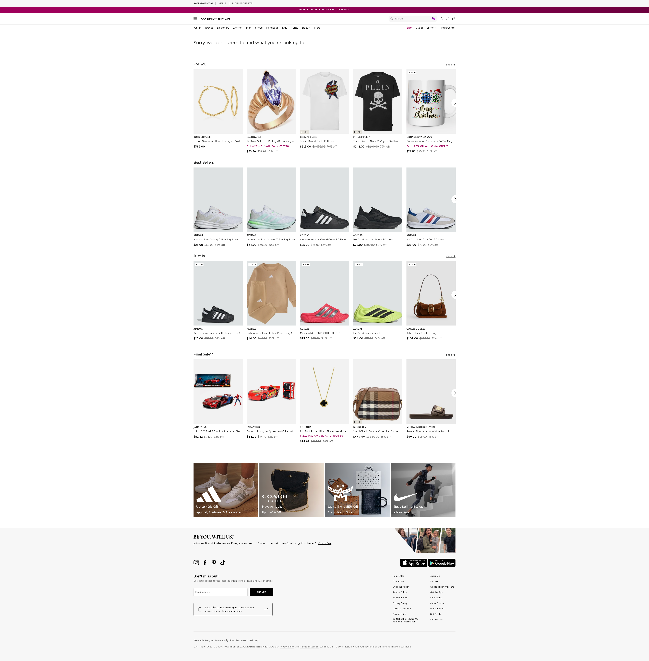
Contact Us (398, 581)
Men (248, 27)
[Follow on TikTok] (222, 564)
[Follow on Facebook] (205, 564)
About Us (435, 575)
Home (294, 27)
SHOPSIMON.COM (203, 3)
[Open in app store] (414, 566)
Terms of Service (402, 608)
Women (237, 27)
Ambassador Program (442, 586)
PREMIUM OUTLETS (242, 3)
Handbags (272, 27)
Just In (197, 27)
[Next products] (455, 103)
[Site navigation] (195, 19)
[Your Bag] (453, 19)
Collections (436, 597)
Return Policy (400, 592)
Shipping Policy (401, 586)
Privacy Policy (400, 603)
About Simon (437, 603)
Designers (223, 27)
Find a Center (447, 27)
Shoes (258, 27)
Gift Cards (435, 613)
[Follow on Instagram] (197, 564)
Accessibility (399, 613)
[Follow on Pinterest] (214, 564)
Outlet (419, 27)
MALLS (222, 3)
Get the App (436, 592)
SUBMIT (261, 592)
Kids (284, 27)
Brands (209, 27)
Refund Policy (400, 597)
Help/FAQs (398, 575)
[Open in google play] (441, 566)
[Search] (413, 19)
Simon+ (431, 27)
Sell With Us (436, 619)
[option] (218, 109)
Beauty (306, 27)
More (317, 27)
